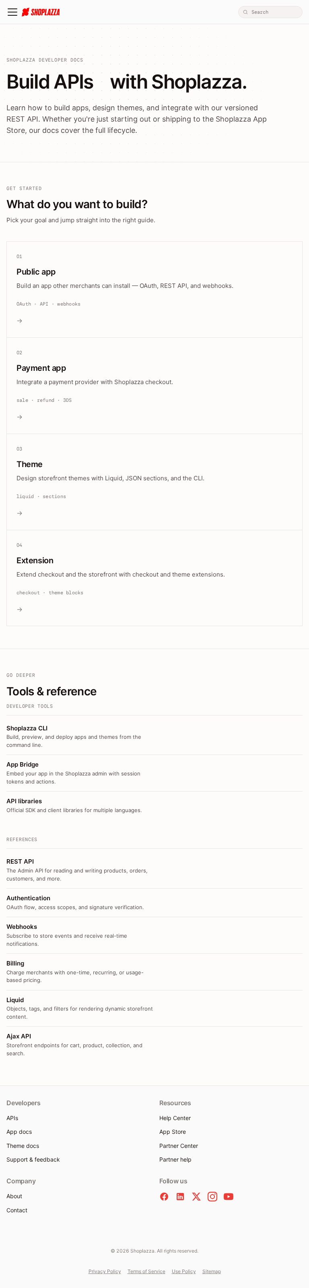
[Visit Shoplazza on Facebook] (164, 1196)
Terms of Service (146, 1271)
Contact (16, 1210)
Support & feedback (33, 1159)
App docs (19, 1131)
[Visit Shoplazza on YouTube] (228, 1196)
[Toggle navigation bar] (12, 12)
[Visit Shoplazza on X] (196, 1196)
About (14, 1196)
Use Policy (184, 1271)
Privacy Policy (105, 1271)
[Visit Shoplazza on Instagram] (212, 1196)
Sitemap (211, 1271)
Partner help (175, 1159)
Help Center (175, 1117)
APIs (12, 1117)
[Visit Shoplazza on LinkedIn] (180, 1196)
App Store (172, 1131)
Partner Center (178, 1145)
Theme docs (22, 1145)
